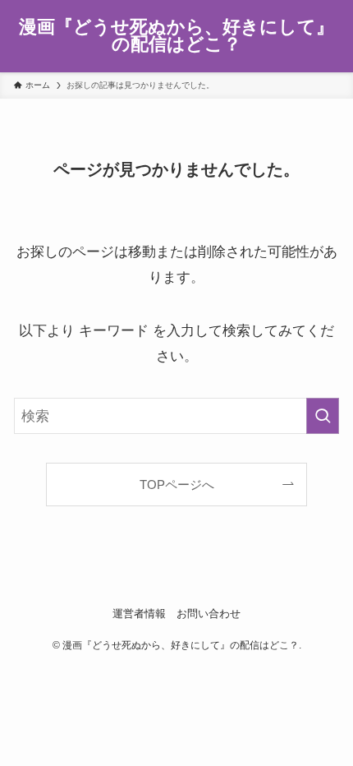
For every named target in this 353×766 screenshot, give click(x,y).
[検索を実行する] (322, 416)
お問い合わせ (208, 613)
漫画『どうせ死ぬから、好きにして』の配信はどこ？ (176, 36)
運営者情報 (139, 613)
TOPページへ (177, 484)
